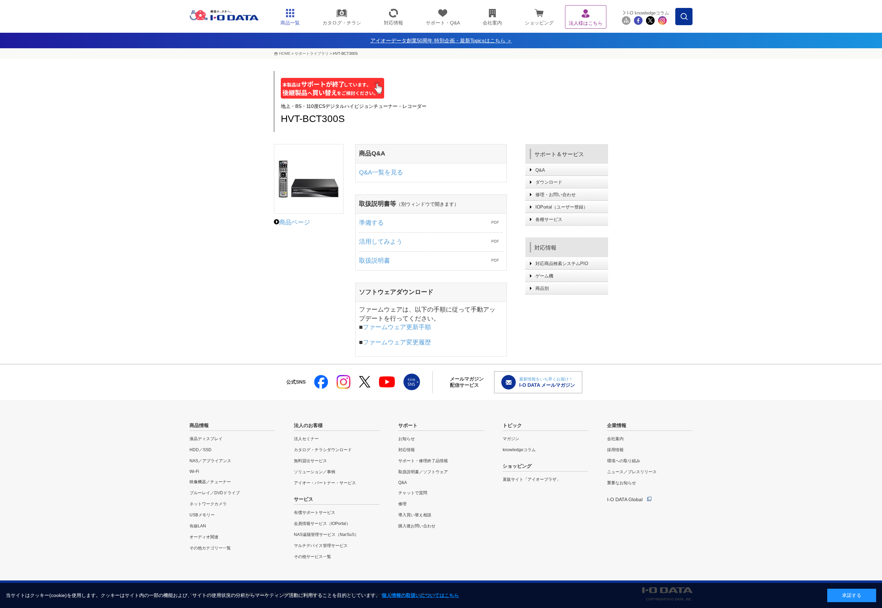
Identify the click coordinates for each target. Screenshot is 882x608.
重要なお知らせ (621, 482)
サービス (303, 499)
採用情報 (615, 449)
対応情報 (545, 248)
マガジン (511, 438)
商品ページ (294, 222)
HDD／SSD (200, 449)
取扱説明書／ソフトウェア (423, 471)
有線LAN (197, 526)
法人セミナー (306, 438)
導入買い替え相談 (414, 515)
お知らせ (406, 438)
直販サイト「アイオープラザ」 (532, 479)
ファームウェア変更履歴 (397, 342)
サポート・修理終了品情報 (423, 460)
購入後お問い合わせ (416, 526)
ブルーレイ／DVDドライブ (214, 492)
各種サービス (548, 219)
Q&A (540, 170)
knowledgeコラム (519, 449)
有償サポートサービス (314, 512)
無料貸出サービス (310, 460)
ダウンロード (548, 182)
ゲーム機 (544, 275)
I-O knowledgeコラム (648, 13)
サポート (408, 425)
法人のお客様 (308, 425)
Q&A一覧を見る (381, 172)
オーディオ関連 (203, 537)
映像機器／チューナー (210, 481)
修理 (402, 503)
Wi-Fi (194, 471)
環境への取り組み (623, 460)
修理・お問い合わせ (555, 194)
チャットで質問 (412, 492)
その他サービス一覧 (312, 556)
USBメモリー (202, 515)
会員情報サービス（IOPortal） (322, 523)
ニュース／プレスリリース (632, 471)
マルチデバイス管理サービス (321, 545)
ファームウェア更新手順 (397, 327)
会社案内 (615, 438)
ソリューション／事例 (314, 471)
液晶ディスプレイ (206, 438)
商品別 (542, 288)
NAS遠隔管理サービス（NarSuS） (326, 534)
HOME (284, 53)
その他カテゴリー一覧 (210, 548)
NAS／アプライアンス (210, 460)
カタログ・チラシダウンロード (323, 449)
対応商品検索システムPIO (561, 263)
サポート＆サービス (559, 154)
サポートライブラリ (312, 53)
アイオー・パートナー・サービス (325, 482)
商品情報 (199, 425)
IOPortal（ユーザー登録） (561, 207)
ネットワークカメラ (208, 503)
